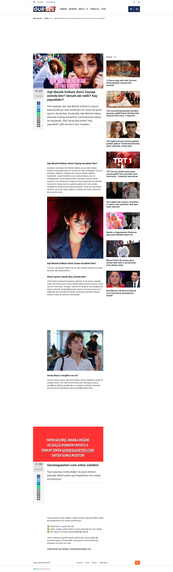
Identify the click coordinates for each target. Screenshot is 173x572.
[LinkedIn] (38, 110)
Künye (87, 563)
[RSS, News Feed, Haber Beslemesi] (137, 563)
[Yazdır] (38, 121)
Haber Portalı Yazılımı (43, 569)
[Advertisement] (24, 49)
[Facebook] (38, 103)
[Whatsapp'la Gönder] (38, 114)
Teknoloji (94, 9)
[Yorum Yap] (38, 125)
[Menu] (131, 9)
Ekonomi (73, 9)
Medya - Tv (83, 9)
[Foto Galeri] (139, 2)
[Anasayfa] (34, 2)
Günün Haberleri (50, 2)
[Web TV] (134, 2)
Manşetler (40, 2)
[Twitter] (38, 106)
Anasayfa (80, 563)
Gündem (63, 9)
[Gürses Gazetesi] (44, 9)
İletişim (94, 563)
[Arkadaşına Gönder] (38, 118)
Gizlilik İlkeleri (103, 563)
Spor (103, 9)
